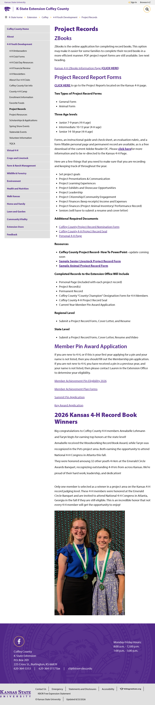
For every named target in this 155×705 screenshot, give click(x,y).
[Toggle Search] (146, 9)
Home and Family (16, 203)
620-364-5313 (22, 668)
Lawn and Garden (16, 211)
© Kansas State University (48, 699)
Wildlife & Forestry (16, 173)
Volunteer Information (20, 137)
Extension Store (15, 226)
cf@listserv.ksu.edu (80, 668)
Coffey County (23, 651)
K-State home (16, 17)
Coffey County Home (18, 28)
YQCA (12, 143)
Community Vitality (17, 219)
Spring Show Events (19, 126)
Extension (32, 17)
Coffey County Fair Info (21, 85)
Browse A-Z (145, 2)
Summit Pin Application (69, 397)
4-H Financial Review (19, 68)
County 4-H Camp (18, 91)
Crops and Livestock (17, 158)
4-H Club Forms (17, 56)
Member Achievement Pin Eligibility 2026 (80, 381)
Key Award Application (68, 405)
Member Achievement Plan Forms (75, 389)
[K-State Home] (8, 9)
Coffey (45, 17)
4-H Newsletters (17, 74)
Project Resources (18, 114)
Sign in (134, 2)
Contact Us (40, 689)
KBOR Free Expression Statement (54, 693)
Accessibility (108, 689)
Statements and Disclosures (82, 689)
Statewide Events (18, 132)
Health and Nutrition (18, 188)
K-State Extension (25, 656)
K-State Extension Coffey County (42, 8)
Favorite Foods (16, 103)
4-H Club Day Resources (21, 62)
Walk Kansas (13, 196)
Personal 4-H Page (70, 236)
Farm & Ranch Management (21, 165)
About (10, 36)
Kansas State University (15, 2)
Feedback (12, 234)
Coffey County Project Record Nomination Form (89, 227)
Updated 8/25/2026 (76, 699)
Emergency (57, 689)
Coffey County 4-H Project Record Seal (83, 231)
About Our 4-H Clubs (19, 79)
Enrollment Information (21, 97)
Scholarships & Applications (23, 120)
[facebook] (19, 641)
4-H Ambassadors (18, 50)
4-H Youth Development (65, 17)
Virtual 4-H (12, 150)
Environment (14, 180)
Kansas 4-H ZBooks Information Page (86, 68)
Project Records (17, 108)
